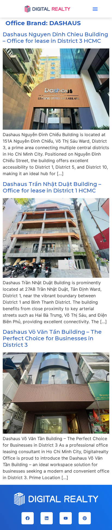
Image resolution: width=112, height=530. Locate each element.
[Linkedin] (47, 518)
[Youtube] (66, 518)
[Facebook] (27, 518)
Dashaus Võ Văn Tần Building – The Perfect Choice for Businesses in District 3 (52, 338)
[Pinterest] (85, 518)
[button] (95, 9)
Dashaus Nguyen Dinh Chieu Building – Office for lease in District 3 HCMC (55, 37)
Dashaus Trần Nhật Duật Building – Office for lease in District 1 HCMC (52, 187)
